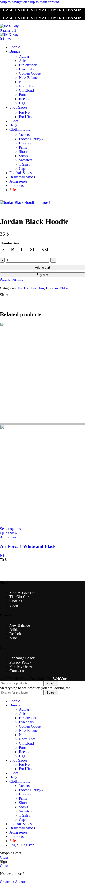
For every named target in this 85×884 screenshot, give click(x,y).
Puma (23, 95)
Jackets (24, 135)
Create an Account (14, 882)
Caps (22, 169)
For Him (25, 117)
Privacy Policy (20, 662)
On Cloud (26, 90)
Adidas (24, 56)
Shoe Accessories (22, 593)
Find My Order (20, 666)
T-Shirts (25, 164)
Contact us (17, 671)
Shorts (23, 152)
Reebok (24, 99)
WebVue (60, 679)
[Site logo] (9, 26)
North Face (27, 86)
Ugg (22, 103)
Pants (23, 147)
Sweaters (25, 160)
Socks (23, 156)
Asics (23, 61)
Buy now (42, 275)
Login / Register (21, 845)
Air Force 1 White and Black (28, 546)
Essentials (26, 69)
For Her (25, 112)
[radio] (3, 250)
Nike (22, 82)
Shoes (13, 605)
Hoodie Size (9, 243)
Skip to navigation (14, 2)
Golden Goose (30, 73)
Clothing (15, 601)
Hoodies (25, 143)
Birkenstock (28, 65)
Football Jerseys (31, 139)
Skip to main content (43, 2)
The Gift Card (19, 597)
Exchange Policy (22, 658)
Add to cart (42, 267)
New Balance (29, 78)
